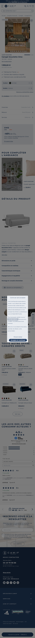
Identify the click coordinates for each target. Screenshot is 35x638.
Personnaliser (18, 337)
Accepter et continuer (18, 340)
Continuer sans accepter (17, 297)
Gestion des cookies (13, 319)
